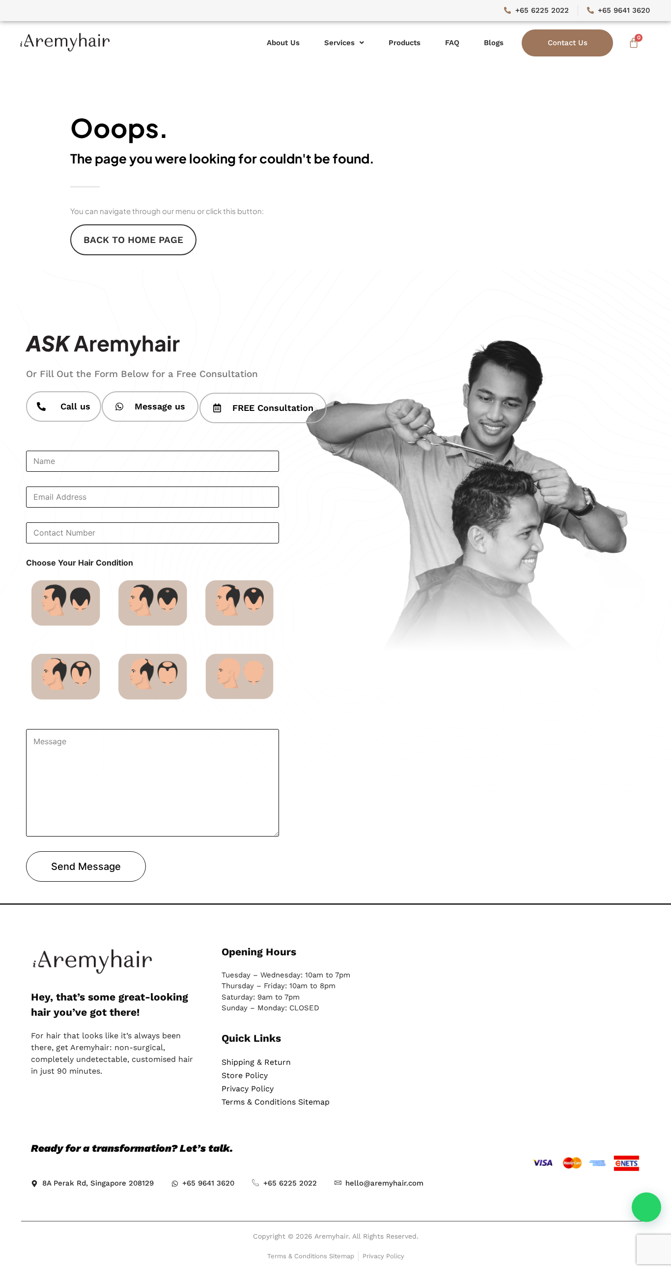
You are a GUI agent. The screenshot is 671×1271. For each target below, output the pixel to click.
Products (404, 42)
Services (339, 42)
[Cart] (633, 42)
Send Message (86, 866)
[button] (344, 43)
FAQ (452, 42)
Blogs (493, 42)
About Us (283, 42)
